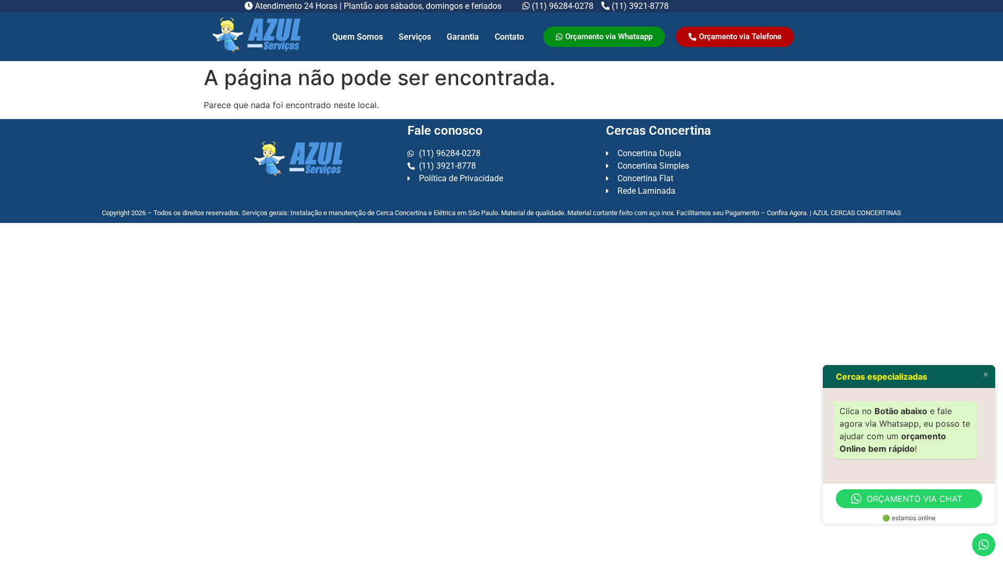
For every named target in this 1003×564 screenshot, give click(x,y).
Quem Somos (357, 37)
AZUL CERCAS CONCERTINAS (857, 213)
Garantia (463, 37)
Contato (509, 37)
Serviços (415, 37)
